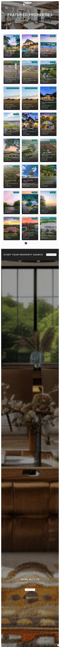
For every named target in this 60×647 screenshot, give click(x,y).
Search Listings (51, 254)
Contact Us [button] (30, 589)
